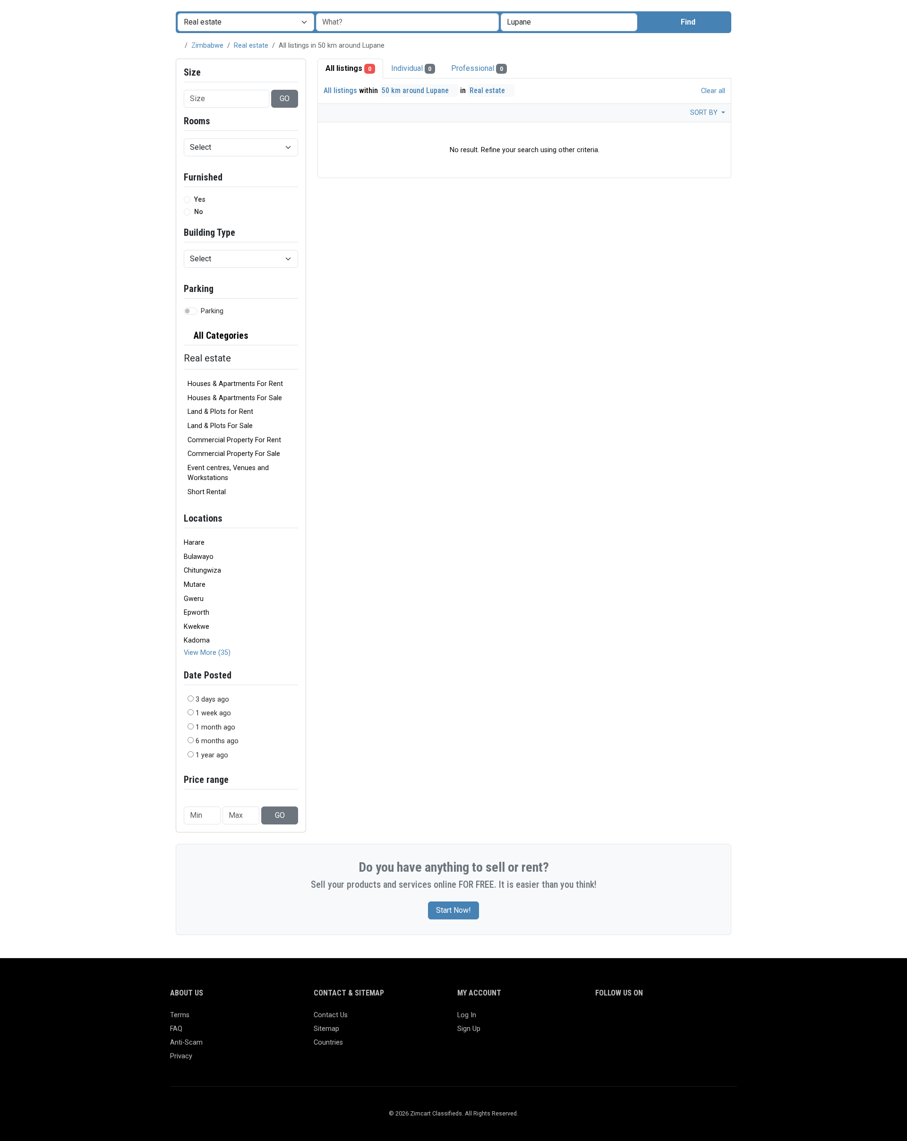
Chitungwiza (202, 570)
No (198, 212)
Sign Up (468, 1029)
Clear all (712, 91)
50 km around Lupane (416, 90)
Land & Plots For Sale (220, 426)
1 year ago (212, 755)
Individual (411, 68)
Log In (466, 1015)
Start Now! (453, 910)
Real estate (251, 46)
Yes (199, 200)
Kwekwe (196, 627)
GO (285, 98)
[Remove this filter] (294, 336)
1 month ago (215, 727)
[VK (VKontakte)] (711, 1019)
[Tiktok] (670, 1019)
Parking (212, 311)
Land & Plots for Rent (220, 412)
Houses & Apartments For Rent (235, 384)
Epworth (196, 613)
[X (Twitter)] (615, 1019)
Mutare (194, 585)
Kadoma (197, 640)
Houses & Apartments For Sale (235, 398)
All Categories (219, 335)
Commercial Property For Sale (234, 454)
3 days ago (212, 699)
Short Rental (207, 492)
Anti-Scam (186, 1042)
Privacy (181, 1056)
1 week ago (213, 713)
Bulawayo (199, 557)
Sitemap (326, 1029)
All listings (348, 68)
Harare (194, 543)
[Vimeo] (697, 1019)
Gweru (194, 599)
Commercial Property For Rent (234, 440)
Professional (477, 68)
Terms (179, 1015)
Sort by (704, 113)
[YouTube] (683, 1019)
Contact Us (331, 1015)
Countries (328, 1042)
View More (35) (207, 653)
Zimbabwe (207, 46)
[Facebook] (601, 1019)
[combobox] (569, 22)
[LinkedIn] (642, 1019)
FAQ (176, 1029)
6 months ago (217, 741)
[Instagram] (628, 1019)
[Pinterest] (656, 1019)
